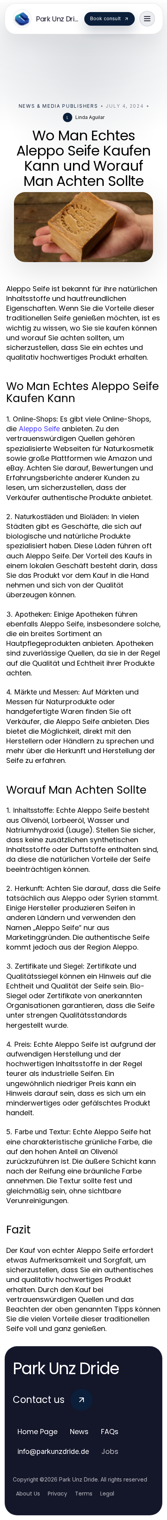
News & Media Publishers (58, 106)
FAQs (109, 1431)
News (79, 1431)
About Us (28, 1493)
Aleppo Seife (39, 429)
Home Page (37, 1431)
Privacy (57, 1493)
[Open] (147, 18)
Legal (107, 1493)
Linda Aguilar (89, 117)
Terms (83, 1493)
